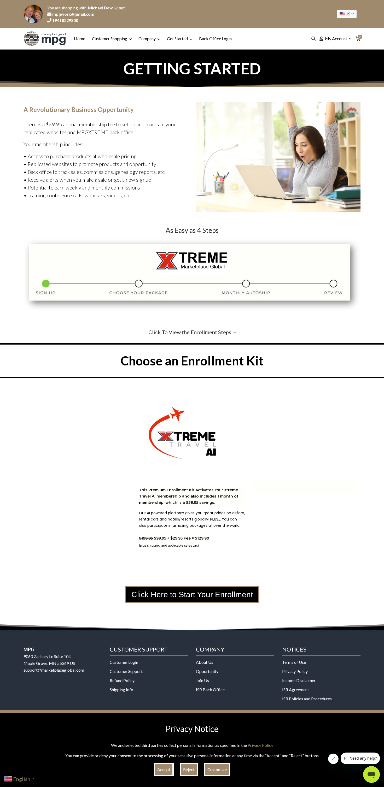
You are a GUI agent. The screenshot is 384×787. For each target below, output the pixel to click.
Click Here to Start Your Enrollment (192, 594)
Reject (189, 769)
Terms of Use (294, 662)
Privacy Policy (295, 671)
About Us (204, 662)
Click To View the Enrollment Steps (189, 332)
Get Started (178, 38)
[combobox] (347, 14)
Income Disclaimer (299, 680)
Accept (163, 769)
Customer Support (126, 671)
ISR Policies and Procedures (307, 698)
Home (79, 38)
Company (147, 38)
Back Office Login (215, 38)
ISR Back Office (210, 689)
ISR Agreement (295, 689)
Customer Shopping (110, 38)
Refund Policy (122, 680)
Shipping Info (121, 689)
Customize (217, 769)
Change (120, 8)
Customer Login (124, 662)
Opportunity (207, 671)
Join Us (202, 680)
